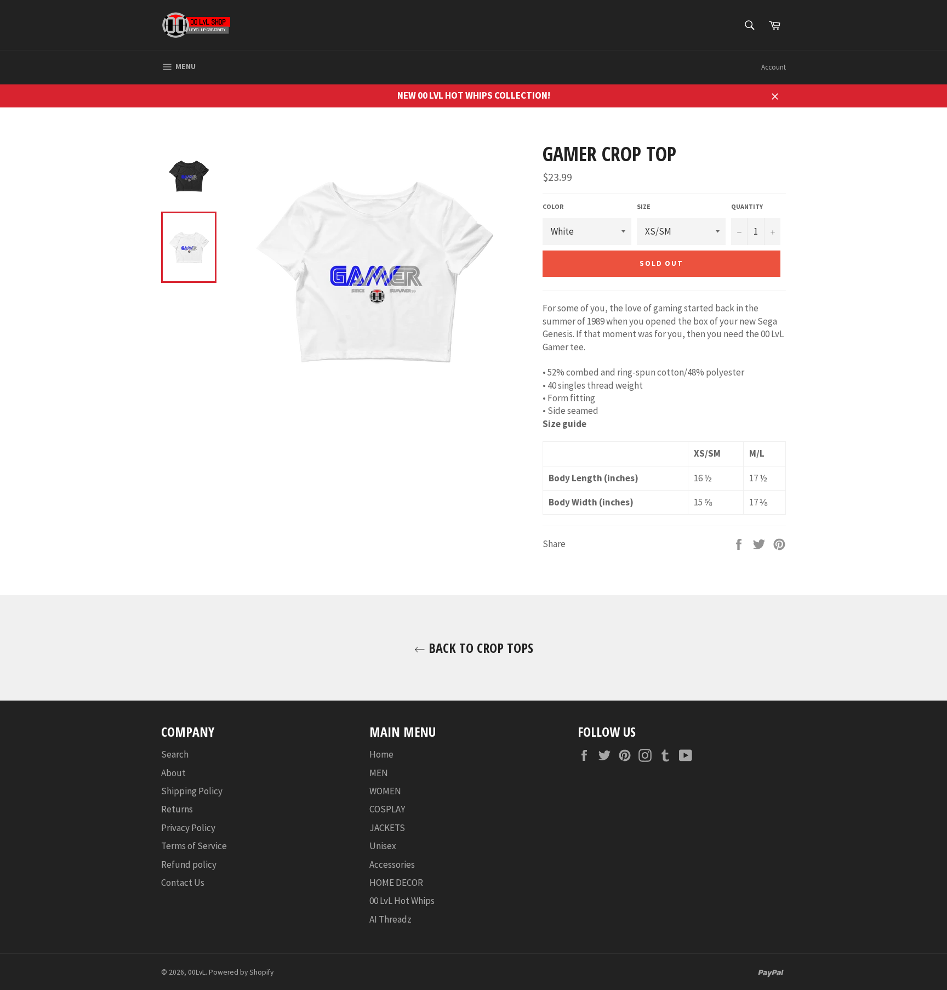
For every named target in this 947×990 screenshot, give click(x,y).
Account (773, 67)
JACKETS (387, 828)
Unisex (382, 846)
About (173, 773)
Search (175, 754)
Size (644, 206)
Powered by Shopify (241, 972)
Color (553, 206)
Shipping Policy (192, 791)
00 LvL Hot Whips (402, 901)
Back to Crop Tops (479, 648)
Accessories (392, 864)
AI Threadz (390, 919)
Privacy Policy (188, 828)
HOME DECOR (396, 883)
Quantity (747, 206)
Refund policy (188, 864)
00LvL (197, 972)
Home (381, 754)
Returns (177, 809)
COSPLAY (387, 809)
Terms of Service (194, 846)
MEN (378, 773)
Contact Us (182, 883)
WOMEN (385, 791)
